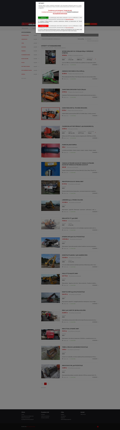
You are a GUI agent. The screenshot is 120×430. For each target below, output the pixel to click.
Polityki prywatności (72, 12)
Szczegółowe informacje (60, 13)
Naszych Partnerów (70, 19)
